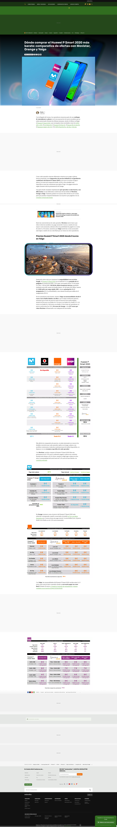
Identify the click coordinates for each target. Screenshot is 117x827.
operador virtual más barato (44, 197)
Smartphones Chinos (40, 779)
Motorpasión (67, 800)
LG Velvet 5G (48, 125)
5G (72, 32)
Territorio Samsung (52, 775)
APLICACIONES (51, 4)
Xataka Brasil (27, 817)
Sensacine (47, 800)
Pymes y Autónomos (87, 803)
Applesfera (27, 803)
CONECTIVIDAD (31, 4)
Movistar (26, 772)
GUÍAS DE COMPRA (74, 4)
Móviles (35, 32)
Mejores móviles (36, 764)
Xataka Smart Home (27, 806)
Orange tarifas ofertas (71, 692)
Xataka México (27, 815)
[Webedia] (90, 1)
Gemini (50, 32)
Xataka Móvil (27, 802)
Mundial (61, 32)
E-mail (40, 54)
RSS (74, 784)
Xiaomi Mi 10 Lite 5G (73, 125)
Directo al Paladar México (58, 816)
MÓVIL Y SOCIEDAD (41, 4)
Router (46, 32)
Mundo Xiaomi (27, 808)
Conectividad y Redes (52, 779)
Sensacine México (48, 815)
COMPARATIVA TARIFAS (62, 4)
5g (36, 777)
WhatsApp (77, 32)
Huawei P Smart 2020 (43, 123)
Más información (67, 825)
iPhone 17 (53, 764)
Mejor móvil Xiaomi (70, 764)
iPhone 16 (63, 764)
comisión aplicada (41, 460)
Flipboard (85, 4)
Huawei (42, 692)
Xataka (26, 800)
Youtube (89, 4)
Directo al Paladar (58, 800)
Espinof (46, 802)
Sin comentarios (29, 54)
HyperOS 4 (56, 32)
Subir (89, 794)
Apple (37, 772)
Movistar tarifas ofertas (60, 692)
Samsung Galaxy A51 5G (44, 127)
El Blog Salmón (87, 800)
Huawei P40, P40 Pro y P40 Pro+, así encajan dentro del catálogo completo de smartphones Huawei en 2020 (67, 215)
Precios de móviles (49, 692)
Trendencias (77, 800)
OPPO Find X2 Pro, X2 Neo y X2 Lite (66, 127)
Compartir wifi (78, 764)
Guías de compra (39, 775)
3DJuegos (36, 800)
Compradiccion (78, 803)
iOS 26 (58, 764)
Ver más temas (28, 784)
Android (26, 777)
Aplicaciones (27, 775)
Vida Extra (37, 802)
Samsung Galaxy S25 (45, 764)
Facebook (35, 54)
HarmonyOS (41, 32)
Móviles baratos (67, 32)
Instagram (87, 4)
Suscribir (80, 774)
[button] (42, 112)
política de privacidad (76, 776)
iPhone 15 (82, 32)
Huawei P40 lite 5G (59, 125)
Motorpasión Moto (68, 802)
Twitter (92, 4)
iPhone (49, 777)
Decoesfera (77, 802)
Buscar (90, 790)
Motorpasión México (67, 816)
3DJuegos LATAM (38, 815)
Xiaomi (49, 772)
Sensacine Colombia (47, 818)
